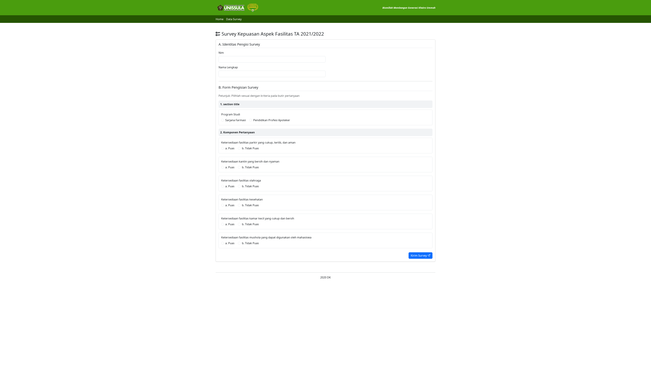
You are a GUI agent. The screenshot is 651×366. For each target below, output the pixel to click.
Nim (221, 53)
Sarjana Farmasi (235, 120)
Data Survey (234, 19)
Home (219, 19)
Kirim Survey (419, 255)
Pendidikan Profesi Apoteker (271, 120)
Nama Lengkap (228, 67)
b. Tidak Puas (250, 148)
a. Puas (229, 148)
